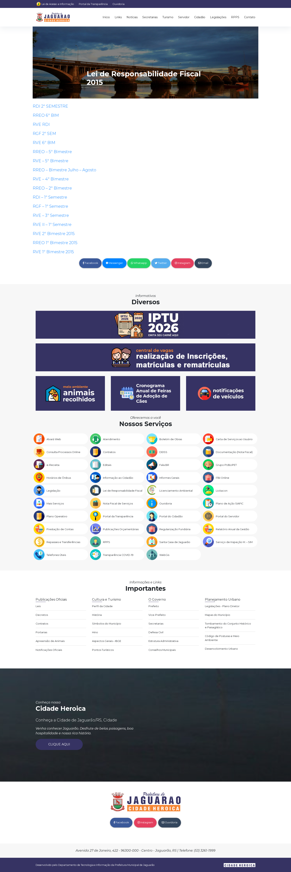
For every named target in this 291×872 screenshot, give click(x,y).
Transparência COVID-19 (118, 555)
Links (118, 17)
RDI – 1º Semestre (50, 197)
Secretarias (150, 17)
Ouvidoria (118, 4)
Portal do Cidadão (171, 516)
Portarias (41, 632)
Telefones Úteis (56, 555)
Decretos (42, 614)
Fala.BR (164, 464)
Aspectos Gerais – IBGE (106, 641)
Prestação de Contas (60, 529)
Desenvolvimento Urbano (221, 648)
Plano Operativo (57, 516)
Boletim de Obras (170, 439)
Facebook (91, 263)
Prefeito (153, 606)
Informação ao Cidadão (118, 477)
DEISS (163, 452)
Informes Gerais (169, 477)
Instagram (183, 263)
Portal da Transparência (93, 4)
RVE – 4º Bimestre (51, 179)
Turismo (167, 17)
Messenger (115, 263)
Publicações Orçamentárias (121, 529)
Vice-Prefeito (157, 614)
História (97, 614)
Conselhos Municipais (162, 649)
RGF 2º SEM (44, 133)
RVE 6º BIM (44, 142)
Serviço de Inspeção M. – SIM (234, 542)
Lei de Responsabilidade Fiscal (122, 490)
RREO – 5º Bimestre (52, 151)
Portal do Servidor (227, 516)
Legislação (53, 490)
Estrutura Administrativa (163, 641)
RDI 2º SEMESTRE (50, 106)
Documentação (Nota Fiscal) (234, 452)
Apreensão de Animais (50, 641)
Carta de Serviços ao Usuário (234, 439)
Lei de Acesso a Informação (58, 4)
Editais (107, 464)
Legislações (218, 17)
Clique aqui (59, 744)
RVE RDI (41, 124)
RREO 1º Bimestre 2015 (55, 242)
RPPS (235, 17)
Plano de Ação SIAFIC (229, 503)
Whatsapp (140, 263)
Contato (249, 17)
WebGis (164, 555)
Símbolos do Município (106, 623)
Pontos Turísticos (103, 649)
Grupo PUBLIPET (226, 464)
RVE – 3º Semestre (51, 215)
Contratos (109, 452)
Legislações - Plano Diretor (222, 606)
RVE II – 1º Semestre (52, 224)
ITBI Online (222, 477)
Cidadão (199, 17)
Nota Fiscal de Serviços (118, 503)
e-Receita (53, 464)
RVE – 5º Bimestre (50, 160)
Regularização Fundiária (174, 529)
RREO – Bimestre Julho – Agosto (64, 170)
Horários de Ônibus (59, 477)
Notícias (132, 17)
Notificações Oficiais (49, 649)
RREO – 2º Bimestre (52, 188)
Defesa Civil (155, 632)
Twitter (162, 263)
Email (204, 263)
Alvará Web (54, 439)
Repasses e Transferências (63, 542)
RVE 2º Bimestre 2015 (54, 233)
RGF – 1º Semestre (50, 206)
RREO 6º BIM (46, 115)
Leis (38, 606)
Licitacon (221, 490)
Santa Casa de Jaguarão (174, 542)
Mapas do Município (217, 614)
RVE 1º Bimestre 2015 (53, 251)
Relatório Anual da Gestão (232, 529)
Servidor (183, 17)
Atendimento (111, 439)
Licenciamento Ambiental (176, 490)
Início (106, 17)
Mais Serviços (55, 503)
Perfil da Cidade (102, 606)
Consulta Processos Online (63, 452)
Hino (95, 632)
